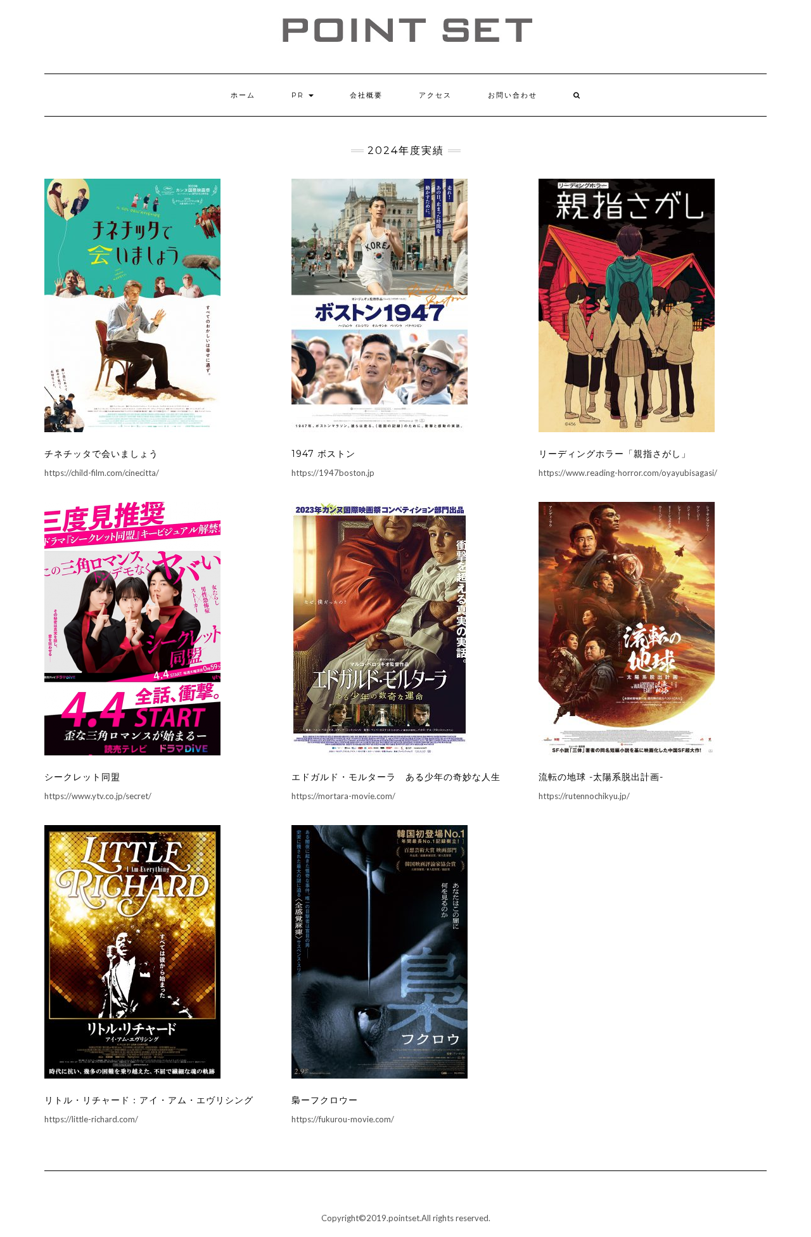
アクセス (435, 95)
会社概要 (366, 95)
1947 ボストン (323, 453)
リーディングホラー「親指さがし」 (615, 453)
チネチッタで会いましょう (101, 453)
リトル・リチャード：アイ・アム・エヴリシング (148, 1100)
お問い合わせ (512, 95)
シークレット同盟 (82, 777)
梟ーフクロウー (324, 1100)
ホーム (243, 95)
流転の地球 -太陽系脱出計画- (601, 777)
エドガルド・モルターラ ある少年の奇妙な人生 (396, 777)
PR (299, 95)
